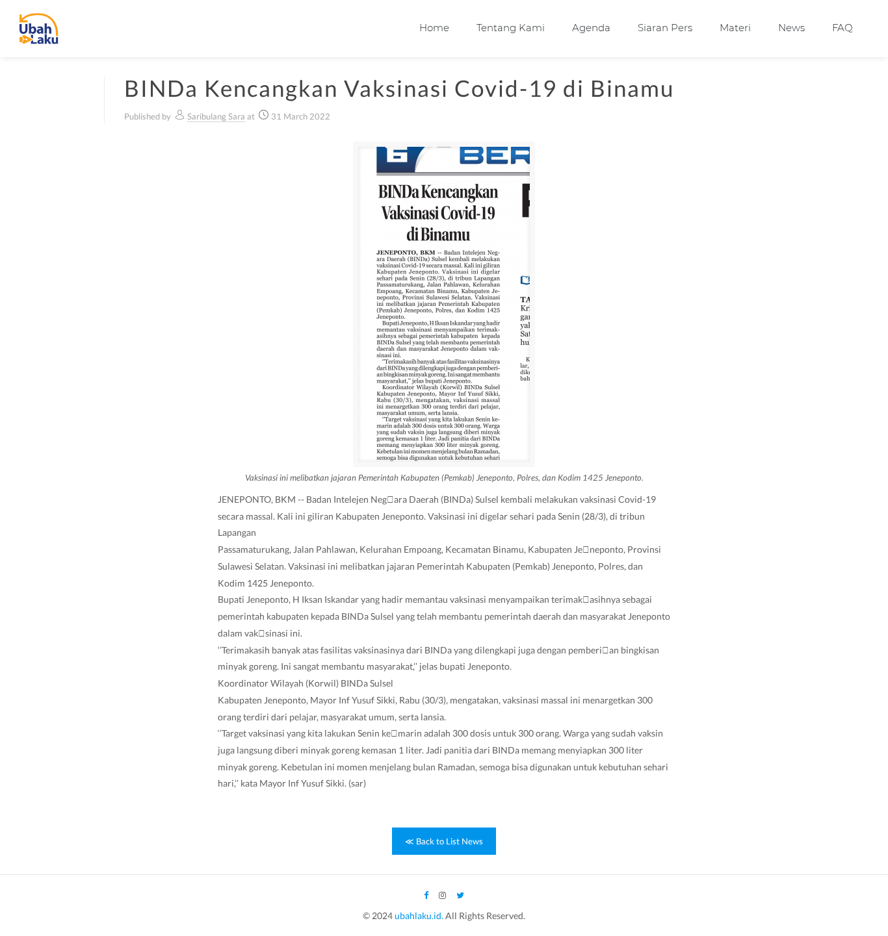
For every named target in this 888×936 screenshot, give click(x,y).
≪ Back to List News (444, 841)
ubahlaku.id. (419, 915)
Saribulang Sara (216, 116)
